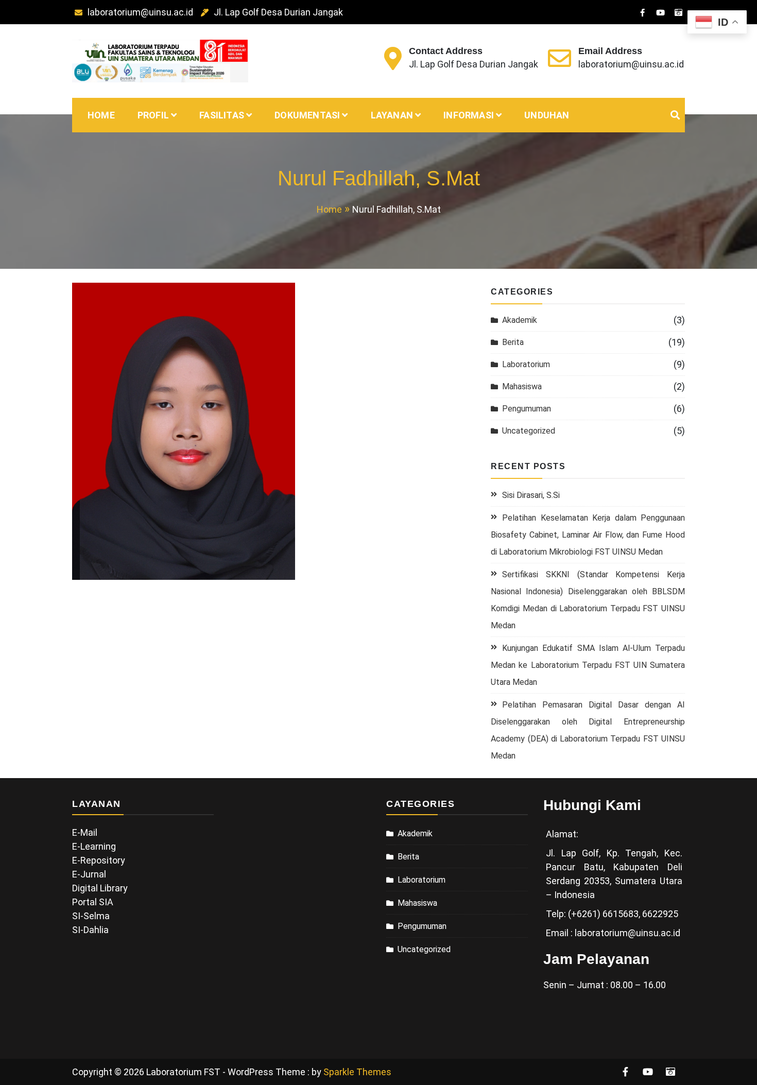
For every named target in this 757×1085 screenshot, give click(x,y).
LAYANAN (392, 115)
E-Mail (84, 832)
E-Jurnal (89, 874)
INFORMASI (468, 115)
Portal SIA (92, 902)
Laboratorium (526, 364)
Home (101, 115)
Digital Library (100, 888)
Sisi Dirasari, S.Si (531, 495)
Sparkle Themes (357, 1071)
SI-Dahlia (90, 929)
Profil (153, 115)
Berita (513, 342)
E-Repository (98, 860)
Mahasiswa (522, 386)
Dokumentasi (307, 115)
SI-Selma (91, 915)
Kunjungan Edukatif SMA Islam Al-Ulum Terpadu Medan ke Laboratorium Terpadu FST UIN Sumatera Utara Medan (588, 665)
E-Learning (94, 846)
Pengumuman (526, 409)
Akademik (519, 320)
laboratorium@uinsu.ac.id (140, 12)
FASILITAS (221, 115)
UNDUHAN (546, 115)
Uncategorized (528, 431)
